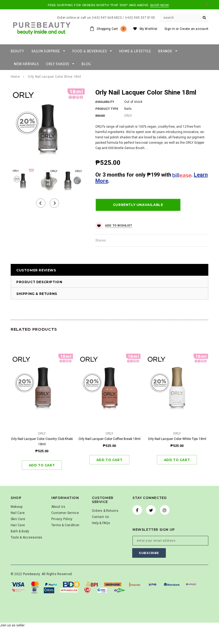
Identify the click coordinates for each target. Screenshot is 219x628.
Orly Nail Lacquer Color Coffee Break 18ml (109, 439)
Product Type (106, 109)
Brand (100, 116)
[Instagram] (165, 510)
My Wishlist (149, 29)
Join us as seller (12, 625)
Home (15, 77)
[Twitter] (151, 510)
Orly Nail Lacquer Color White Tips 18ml (177, 439)
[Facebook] (137, 510)
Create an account (194, 29)
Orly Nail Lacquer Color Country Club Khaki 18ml (42, 441)
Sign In (170, 29)
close (207, 4)
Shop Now (159, 5)
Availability (104, 102)
